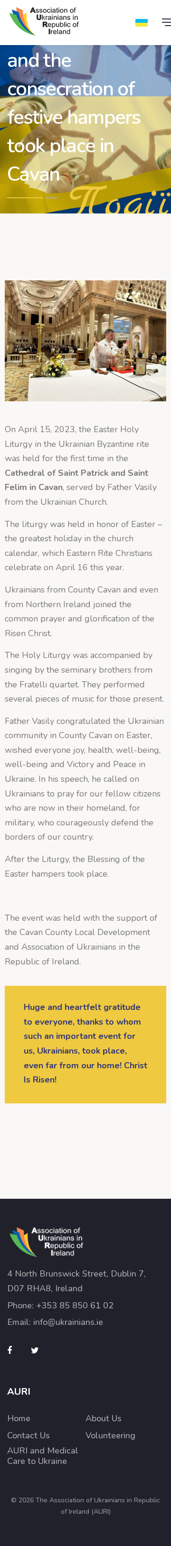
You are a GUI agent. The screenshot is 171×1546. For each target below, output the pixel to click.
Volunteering (110, 1435)
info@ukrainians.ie (68, 1322)
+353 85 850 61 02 (75, 1305)
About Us (104, 1418)
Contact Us (28, 1435)
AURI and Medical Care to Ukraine (42, 1456)
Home (18, 1418)
